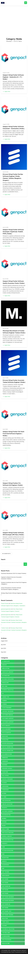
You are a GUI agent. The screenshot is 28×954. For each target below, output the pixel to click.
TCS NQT (4, 925)
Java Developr (6, 800)
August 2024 (4, 641)
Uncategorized (6, 939)
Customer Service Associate (7, 715)
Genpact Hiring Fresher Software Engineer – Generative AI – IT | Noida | (13, 77)
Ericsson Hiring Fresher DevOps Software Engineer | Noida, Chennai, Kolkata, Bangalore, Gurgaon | (13, 177)
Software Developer (5, 890)
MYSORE (4, 822)
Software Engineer (8, 897)
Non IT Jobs (5, 829)
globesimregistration (6, 609)
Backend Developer (8, 679)
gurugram (5, 786)
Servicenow (5, 875)
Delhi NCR (5, 736)
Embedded (5, 757)
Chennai (4, 700)
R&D (3, 854)
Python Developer (7, 850)
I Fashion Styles (5, 620)
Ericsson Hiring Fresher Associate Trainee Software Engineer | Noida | (14, 381)
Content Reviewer (7, 711)
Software (5, 879)
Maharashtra (6, 814)
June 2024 (3, 648)
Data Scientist (6, 732)
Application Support (5, 669)
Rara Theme (11, 952)
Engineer (4, 765)
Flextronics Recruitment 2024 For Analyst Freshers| (13, 573)
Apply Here (7, 91)
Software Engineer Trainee (8, 901)
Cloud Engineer (6, 707)
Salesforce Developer (5, 865)
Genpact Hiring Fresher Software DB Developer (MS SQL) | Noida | (13, 534)
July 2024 (3, 644)
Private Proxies (4, 603)
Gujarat (4, 782)
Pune (3, 847)
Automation (6, 675)
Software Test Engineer (6, 912)
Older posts (7, 553)
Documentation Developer (7, 755)
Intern (4, 793)
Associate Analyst (7, 672)
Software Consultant (5, 883)
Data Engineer (6, 729)
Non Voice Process (7, 832)
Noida (4, 825)
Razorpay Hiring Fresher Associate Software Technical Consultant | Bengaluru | (14, 622)
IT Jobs (4, 797)
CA (3, 693)
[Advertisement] (14, 20)
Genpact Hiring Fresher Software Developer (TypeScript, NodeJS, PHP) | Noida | (13, 232)
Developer (5, 740)
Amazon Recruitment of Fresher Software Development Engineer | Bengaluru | (11, 588)
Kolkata (4, 807)
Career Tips (5, 697)
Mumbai (4, 818)
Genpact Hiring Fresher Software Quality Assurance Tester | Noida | (14, 282)
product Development (6, 844)
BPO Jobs (4, 686)
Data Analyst (6, 725)
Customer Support (8, 718)
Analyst (4, 665)
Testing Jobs (6, 932)
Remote (4, 861)
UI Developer (6, 936)
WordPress (24, 952)
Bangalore (5, 682)
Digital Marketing (7, 747)
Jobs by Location (7, 804)
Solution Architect (5, 919)
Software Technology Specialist (6, 908)
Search (3, 559)
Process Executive (7, 839)
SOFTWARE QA (6, 904)
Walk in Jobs (6, 943)
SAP (3, 868)
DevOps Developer (7, 743)
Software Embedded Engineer (7, 894)
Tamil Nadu (5, 922)
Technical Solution (8, 929)
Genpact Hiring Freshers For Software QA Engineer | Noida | (13, 484)
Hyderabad (5, 789)
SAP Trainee (5, 872)
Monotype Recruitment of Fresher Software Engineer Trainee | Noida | (14, 332)
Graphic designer (7, 779)
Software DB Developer (6, 887)
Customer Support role (8, 722)
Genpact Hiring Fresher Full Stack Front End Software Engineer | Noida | (13, 434)
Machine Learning (7, 811)
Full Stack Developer (5, 776)
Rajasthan (5, 857)
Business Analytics (7, 690)
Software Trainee (7, 914)
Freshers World (7, 768)
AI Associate (6, 661)
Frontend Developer (5, 772)
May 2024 (3, 652)
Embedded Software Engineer (8, 762)
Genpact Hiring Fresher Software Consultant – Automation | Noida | (13, 127)
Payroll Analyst (7, 836)
